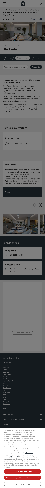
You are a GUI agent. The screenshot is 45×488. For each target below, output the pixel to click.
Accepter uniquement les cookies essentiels (22, 478)
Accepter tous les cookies (22, 471)
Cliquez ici (29, 453)
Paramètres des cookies (22, 484)
